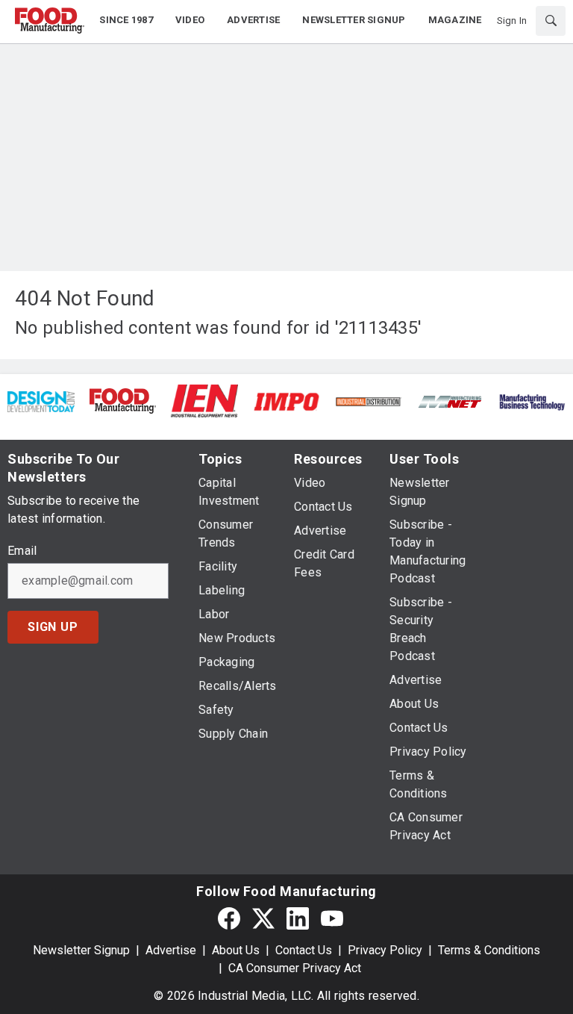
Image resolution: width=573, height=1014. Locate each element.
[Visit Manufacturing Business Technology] (532, 401)
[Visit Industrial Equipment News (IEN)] (204, 400)
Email (22, 551)
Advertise (170, 950)
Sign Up (53, 627)
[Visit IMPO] (286, 401)
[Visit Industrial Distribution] (368, 401)
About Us (236, 950)
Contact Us (303, 950)
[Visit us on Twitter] (263, 918)
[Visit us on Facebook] (229, 918)
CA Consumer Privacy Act (294, 968)
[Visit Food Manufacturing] (123, 400)
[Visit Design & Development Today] (41, 401)
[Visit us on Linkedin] (297, 918)
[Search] (551, 21)
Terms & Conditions (489, 950)
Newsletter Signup (81, 950)
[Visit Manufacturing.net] (450, 401)
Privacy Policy (385, 950)
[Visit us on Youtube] (332, 918)
